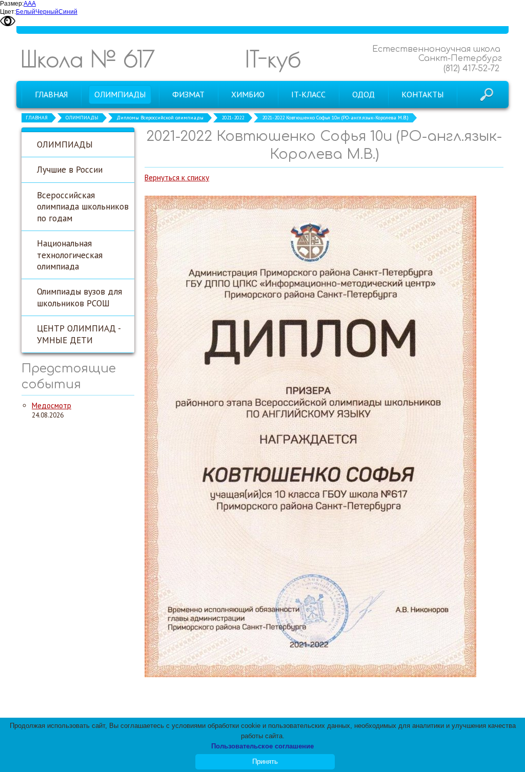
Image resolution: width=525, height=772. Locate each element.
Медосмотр (51, 405)
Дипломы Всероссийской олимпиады (160, 117)
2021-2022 (232, 117)
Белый (25, 11)
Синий (67, 11)
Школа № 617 (88, 59)
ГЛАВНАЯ (37, 117)
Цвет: (8, 11)
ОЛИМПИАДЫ (82, 117)
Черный (46, 11)
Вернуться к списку (177, 177)
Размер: (12, 3)
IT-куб (273, 59)
